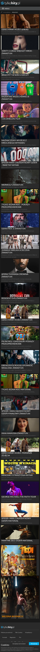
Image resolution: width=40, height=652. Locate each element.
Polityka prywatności (6, 632)
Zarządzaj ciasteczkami (18, 643)
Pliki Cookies (18, 632)
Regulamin (13, 637)
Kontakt (4, 637)
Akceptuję (34, 643)
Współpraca (28, 632)
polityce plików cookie (27, 650)
